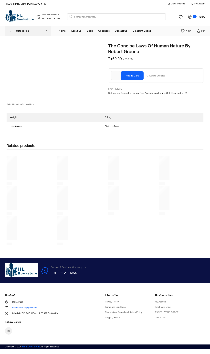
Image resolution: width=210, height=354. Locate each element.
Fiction (135, 93)
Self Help (171, 93)
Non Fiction (159, 93)
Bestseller (126, 93)
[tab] (20, 105)
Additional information (20, 104)
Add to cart (132, 75)
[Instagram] (8, 331)
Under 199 (182, 93)
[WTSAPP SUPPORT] (38, 16)
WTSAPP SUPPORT (51, 14)
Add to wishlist (157, 75)
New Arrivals (146, 93)
